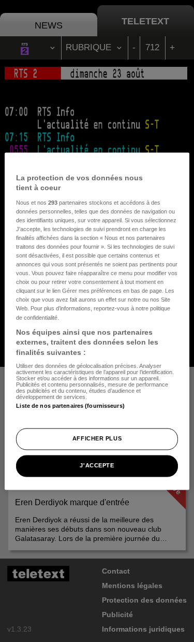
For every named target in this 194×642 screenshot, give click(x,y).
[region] (97, 321)
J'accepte (97, 465)
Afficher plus (97, 438)
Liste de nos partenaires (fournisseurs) (70, 406)
